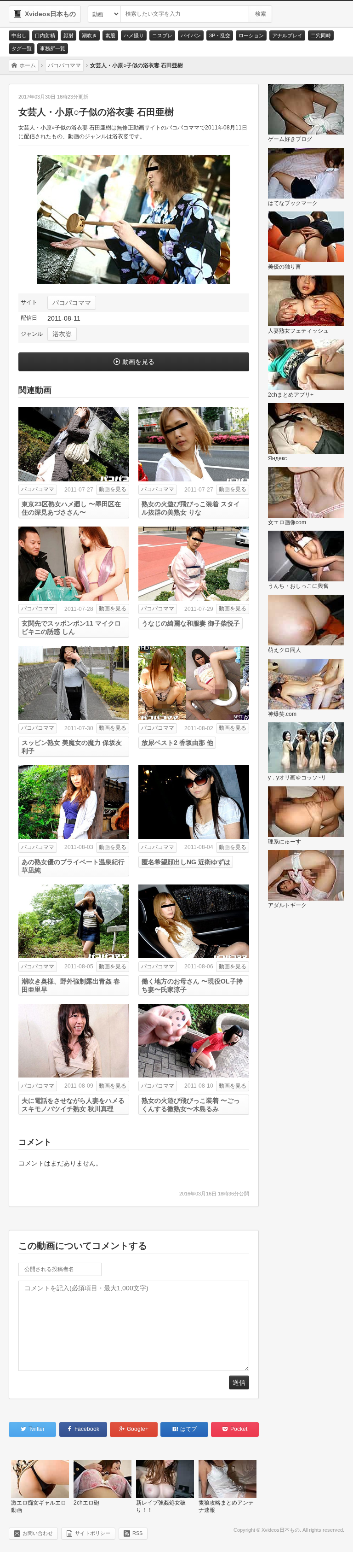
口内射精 (45, 35)
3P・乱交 (219, 35)
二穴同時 (321, 35)
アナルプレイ (287, 35)
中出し (19, 35)
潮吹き (89, 35)
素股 (110, 35)
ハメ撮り (134, 35)
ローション (251, 35)
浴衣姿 (62, 334)
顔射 (68, 35)
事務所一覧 (52, 48)
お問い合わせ (38, 1533)
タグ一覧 (21, 48)
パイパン (191, 35)
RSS (137, 1533)
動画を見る (138, 361)
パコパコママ (71, 302)
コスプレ (162, 35)
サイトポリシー (92, 1533)
